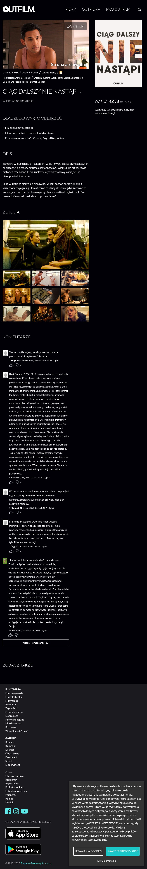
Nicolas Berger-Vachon (33, 81)
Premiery (10, 704)
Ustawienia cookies (16, 791)
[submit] (139, 9)
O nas (8, 772)
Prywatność (12, 783)
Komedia (10, 745)
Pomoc (9, 798)
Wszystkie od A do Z (16, 730)
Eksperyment (12, 764)
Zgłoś (56, 360)
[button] (118, 85)
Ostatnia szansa (14, 711)
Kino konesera (13, 723)
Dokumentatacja (106, 860)
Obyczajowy (12, 753)
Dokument (11, 757)
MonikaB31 (16, 507)
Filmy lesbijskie (13, 696)
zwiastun (75, 26)
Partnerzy (10, 794)
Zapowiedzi (11, 708)
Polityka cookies (14, 787)
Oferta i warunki (14, 775)
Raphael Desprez (74, 77)
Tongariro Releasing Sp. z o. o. (36, 863)
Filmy (71, 9)
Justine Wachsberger (53, 77)
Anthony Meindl (22, 77)
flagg (13, 546)
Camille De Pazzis (12, 81)
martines (15, 477)
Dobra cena (11, 715)
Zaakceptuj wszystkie (123, 851)
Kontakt (9, 802)
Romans (9, 742)
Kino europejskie (14, 719)
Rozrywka (10, 727)
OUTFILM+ (91, 9)
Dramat (9, 749)
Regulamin (11, 779)
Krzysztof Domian (19, 360)
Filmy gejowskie (14, 693)
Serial (8, 760)
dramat (7, 72)
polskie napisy (49, 72)
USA (16, 72)
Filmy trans (11, 700)
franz (12, 630)
